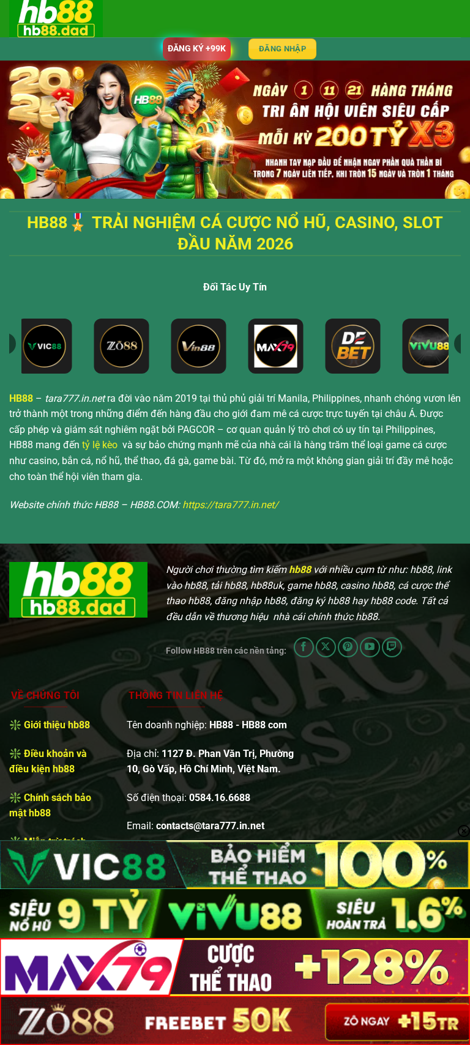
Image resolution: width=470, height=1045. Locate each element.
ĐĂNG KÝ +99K (197, 48)
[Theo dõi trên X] (326, 647)
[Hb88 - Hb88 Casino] (70, 18)
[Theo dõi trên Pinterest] (348, 647)
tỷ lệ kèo (100, 445)
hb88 (300, 569)
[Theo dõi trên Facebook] (304, 647)
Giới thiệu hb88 (57, 725)
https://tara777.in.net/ (230, 505)
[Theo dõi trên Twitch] (392, 647)
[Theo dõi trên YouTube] (370, 647)
